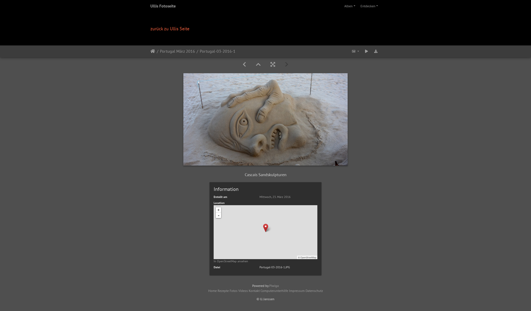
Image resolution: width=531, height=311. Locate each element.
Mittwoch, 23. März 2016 (275, 197)
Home (212, 291)
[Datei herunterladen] (376, 51)
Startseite (152, 51)
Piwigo (274, 286)
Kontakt (254, 291)
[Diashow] (366, 51)
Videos (243, 291)
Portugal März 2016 (177, 51)
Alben (348, 6)
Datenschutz (314, 291)
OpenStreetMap (308, 257)
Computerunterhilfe (274, 291)
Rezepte (223, 291)
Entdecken (367, 6)
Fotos (233, 291)
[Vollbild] (273, 64)
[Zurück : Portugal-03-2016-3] (244, 64)
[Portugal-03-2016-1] (265, 228)
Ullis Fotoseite (163, 6)
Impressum (297, 291)
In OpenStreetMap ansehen (231, 261)
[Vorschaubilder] (258, 64)
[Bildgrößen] (355, 51)
